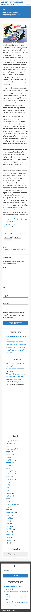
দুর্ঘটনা (8, 485)
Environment (10, 443)
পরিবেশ (8, 493)
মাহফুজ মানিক (6, 15)
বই (7, 499)
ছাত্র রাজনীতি (9, 471)
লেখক (8, 521)
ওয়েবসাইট (6, 303)
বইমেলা (8, 501)
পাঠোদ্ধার (8, 496)
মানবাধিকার (9, 515)
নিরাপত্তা (8, 490)
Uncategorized (10, 449)
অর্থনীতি (8, 457)
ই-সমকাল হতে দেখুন (11, 224)
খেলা (7, 468)
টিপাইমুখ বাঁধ (9, 479)
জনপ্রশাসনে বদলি (7, 250)
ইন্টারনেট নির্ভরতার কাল (12, 374)
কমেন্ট (5, 267)
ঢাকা (7, 482)
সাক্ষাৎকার (9, 540)
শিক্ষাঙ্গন (8, 526)
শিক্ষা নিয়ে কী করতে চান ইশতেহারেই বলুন (17, 602)
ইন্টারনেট (8, 463)
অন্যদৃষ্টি (3, 10)
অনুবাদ (8, 452)
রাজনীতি (8, 518)
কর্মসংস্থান (9, 466)
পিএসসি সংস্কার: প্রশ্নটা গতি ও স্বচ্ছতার (16, 345)
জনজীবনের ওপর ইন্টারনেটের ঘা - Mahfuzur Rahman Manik (15, 377)
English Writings (11, 441)
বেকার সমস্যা (10, 513)
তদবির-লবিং (16, 250)
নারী (7, 488)
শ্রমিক (8, 532)
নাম (4, 287)
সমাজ (8, 537)
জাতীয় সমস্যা (10, 474)
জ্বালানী (8, 477)
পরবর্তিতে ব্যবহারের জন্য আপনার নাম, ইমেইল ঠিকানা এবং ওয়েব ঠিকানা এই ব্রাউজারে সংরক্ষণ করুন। (14, 315)
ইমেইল (5, 296)
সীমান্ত (8, 543)
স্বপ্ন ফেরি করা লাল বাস (12, 364)
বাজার (8, 507)
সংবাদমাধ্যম (9, 535)
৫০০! (7, 382)
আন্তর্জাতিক (9, 460)
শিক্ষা (7, 524)
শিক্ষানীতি (9, 529)
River (8, 446)
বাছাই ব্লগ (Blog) (11, 504)
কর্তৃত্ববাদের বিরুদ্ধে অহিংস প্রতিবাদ (15, 347)
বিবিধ (7, 510)
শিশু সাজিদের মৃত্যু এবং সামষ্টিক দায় (15, 605)
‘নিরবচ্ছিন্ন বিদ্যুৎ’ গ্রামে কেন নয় (14, 342)
